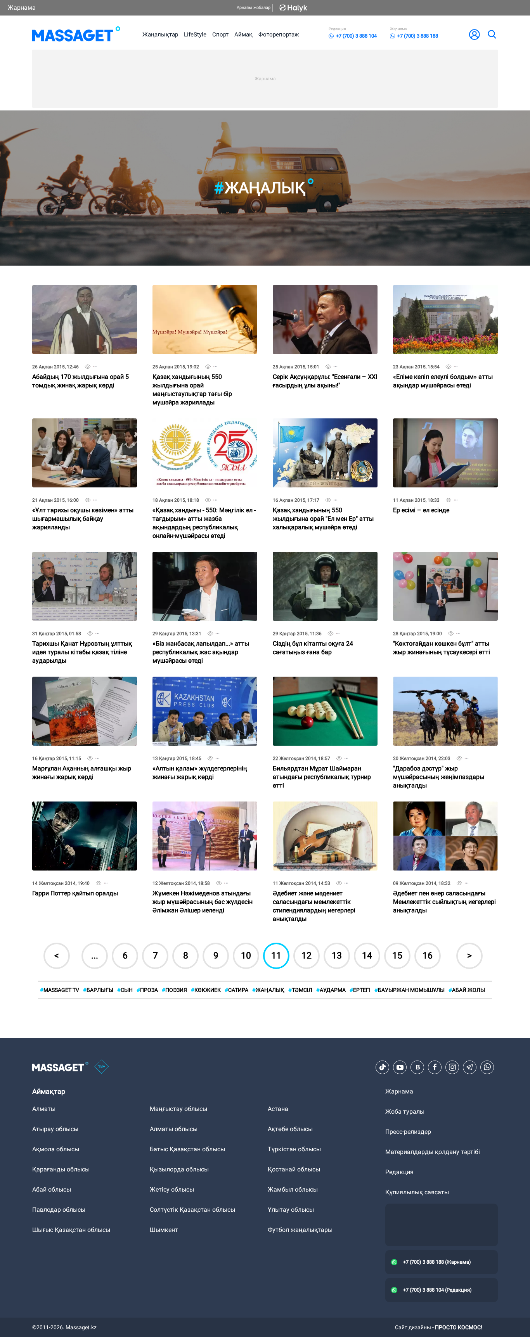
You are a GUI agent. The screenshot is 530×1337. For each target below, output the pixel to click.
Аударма (331, 990)
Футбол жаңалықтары (300, 1229)
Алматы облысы (173, 1129)
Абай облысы (51, 1189)
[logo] (76, 34)
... (94, 955)
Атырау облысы (55, 1129)
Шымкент (164, 1229)
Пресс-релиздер (408, 1131)
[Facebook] (435, 1067)
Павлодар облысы (58, 1209)
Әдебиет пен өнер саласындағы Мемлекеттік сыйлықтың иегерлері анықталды (444, 811)
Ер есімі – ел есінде (421, 421)
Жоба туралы (404, 1111)
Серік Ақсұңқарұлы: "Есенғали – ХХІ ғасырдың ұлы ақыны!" (325, 291)
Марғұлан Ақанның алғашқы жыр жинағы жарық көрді (81, 683)
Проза (147, 990)
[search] (491, 34)
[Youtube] (400, 1067)
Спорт (220, 34)
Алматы (43, 1108)
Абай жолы (467, 990)
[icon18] (101, 1067)
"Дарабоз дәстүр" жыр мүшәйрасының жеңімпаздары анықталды (438, 686)
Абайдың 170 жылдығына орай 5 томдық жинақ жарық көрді (80, 291)
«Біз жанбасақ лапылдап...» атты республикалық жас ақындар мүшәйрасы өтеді (200, 561)
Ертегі (360, 990)
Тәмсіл (300, 990)
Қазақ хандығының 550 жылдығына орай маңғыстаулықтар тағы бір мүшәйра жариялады (192, 297)
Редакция (399, 1172)
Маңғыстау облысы (178, 1108)
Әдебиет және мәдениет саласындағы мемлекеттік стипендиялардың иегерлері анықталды (314, 814)
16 (428, 955)
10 (246, 955)
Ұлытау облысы (291, 1209)
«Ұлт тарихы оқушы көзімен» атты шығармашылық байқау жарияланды (82, 427)
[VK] (417, 1067)
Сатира (236, 990)
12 (306, 955)
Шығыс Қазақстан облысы (71, 1229)
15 (397, 955)
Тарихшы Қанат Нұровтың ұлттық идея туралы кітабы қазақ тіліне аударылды (82, 561)
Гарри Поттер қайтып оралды (75, 805)
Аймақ (243, 34)
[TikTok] (382, 1067)
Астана (278, 1108)
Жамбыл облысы (293, 1189)
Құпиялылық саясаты (417, 1192)
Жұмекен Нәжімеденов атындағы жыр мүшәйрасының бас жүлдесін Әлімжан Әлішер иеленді (202, 811)
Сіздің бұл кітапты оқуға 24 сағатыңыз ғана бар (313, 558)
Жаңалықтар (160, 34)
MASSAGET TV (59, 990)
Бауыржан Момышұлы (409, 990)
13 (337, 955)
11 (276, 955)
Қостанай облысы (294, 1169)
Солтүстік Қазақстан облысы (192, 1209)
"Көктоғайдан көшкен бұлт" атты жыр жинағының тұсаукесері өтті (441, 558)
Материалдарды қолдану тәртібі (432, 1152)
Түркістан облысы (294, 1149)
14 (367, 955)
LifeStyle (195, 34)
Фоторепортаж (278, 34)
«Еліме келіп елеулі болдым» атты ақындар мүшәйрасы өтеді (443, 291)
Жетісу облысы (172, 1189)
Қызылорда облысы (179, 1169)
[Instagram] (452, 1067)
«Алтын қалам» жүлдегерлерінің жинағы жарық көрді (199, 683)
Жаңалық (268, 990)
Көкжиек (206, 990)
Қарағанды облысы (61, 1169)
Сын (125, 990)
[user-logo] (474, 34)
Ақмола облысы (55, 1149)
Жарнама (22, 7)
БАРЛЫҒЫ (98, 990)
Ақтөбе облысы (290, 1129)
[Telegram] (470, 1067)
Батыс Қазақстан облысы (187, 1149)
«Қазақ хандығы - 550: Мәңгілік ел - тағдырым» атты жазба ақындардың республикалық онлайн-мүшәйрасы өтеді (204, 431)
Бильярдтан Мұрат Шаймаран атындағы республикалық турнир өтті (322, 686)
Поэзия (174, 990)
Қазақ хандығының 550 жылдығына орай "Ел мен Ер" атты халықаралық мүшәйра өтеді (323, 427)
